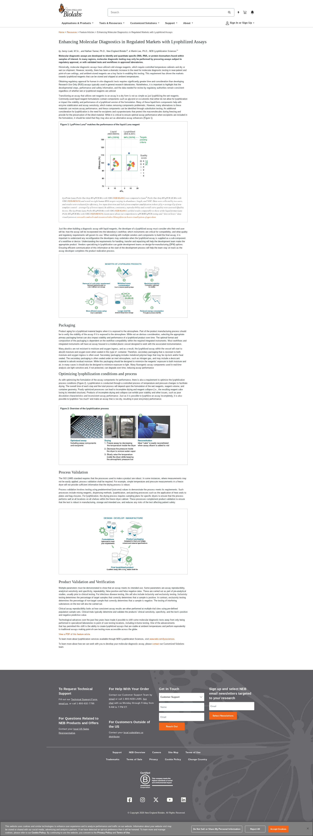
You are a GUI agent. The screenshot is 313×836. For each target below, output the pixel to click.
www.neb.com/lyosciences (161, 639)
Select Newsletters (223, 716)
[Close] (307, 828)
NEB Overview (137, 752)
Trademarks (112, 759)
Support (117, 752)
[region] (156, 828)
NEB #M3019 (74, 201)
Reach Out (172, 726)
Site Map (173, 752)
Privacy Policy (104, 832)
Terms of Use (193, 752)
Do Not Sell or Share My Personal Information (216, 829)
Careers (156, 752)
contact (155, 644)
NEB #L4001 (119, 197)
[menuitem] (77, 24)
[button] (229, 12)
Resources (72, 32)
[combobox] (167, 12)
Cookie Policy (173, 759)
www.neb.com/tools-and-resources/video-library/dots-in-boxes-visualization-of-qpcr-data (116, 217)
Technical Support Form (84, 699)
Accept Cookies (278, 829)
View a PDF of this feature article (74, 634)
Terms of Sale (134, 759)
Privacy (153, 759)
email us (63, 703)
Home (61, 32)
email (112, 699)
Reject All (255, 829)
